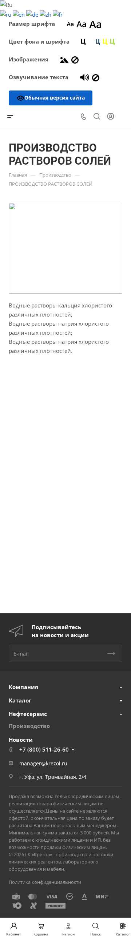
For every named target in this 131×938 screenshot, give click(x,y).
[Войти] (110, 116)
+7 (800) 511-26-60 (44, 749)
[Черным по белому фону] (83, 41)
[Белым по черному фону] (90, 41)
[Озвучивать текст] (84, 77)
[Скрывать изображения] (75, 59)
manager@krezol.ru (43, 763)
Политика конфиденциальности (45, 882)
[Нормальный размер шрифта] (81, 23)
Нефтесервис (28, 713)
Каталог (20, 700)
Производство (29, 725)
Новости (21, 739)
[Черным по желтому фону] (105, 41)
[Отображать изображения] (64, 59)
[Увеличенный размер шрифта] (95, 23)
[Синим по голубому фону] (98, 41)
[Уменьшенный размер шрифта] (70, 23)
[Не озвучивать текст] (95, 77)
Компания (23, 687)
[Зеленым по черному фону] (112, 41)
